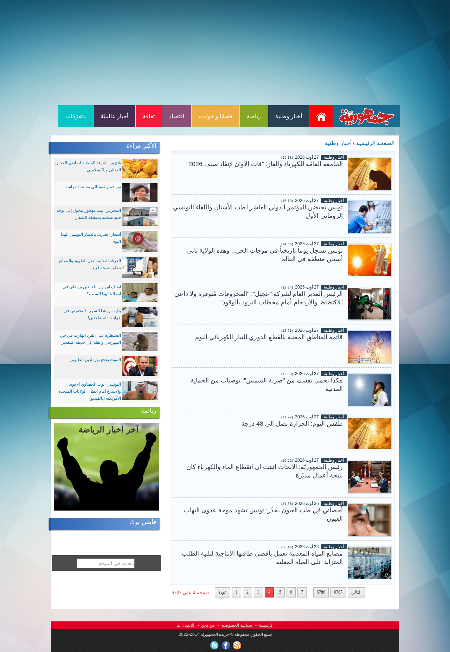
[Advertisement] (225, 52)
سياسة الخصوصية (236, 625)
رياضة (254, 116)
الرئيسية (266, 625)
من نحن (207, 625)
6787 (338, 592)
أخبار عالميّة (114, 116)
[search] (73, 575)
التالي (356, 592)
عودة (222, 592)
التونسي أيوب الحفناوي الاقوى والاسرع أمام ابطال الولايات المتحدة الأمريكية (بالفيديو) (90, 391)
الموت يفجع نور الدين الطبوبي (95, 359)
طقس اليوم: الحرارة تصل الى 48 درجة (292, 423)
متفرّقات (75, 116)
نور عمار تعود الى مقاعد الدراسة (93, 186)
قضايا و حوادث (215, 116)
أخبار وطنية (288, 116)
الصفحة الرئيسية (375, 143)
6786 (321, 592)
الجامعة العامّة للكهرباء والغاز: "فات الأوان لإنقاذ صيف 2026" (264, 163)
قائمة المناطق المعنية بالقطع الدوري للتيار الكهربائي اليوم (269, 337)
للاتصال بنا (185, 625)
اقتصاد (176, 116)
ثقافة (149, 116)
